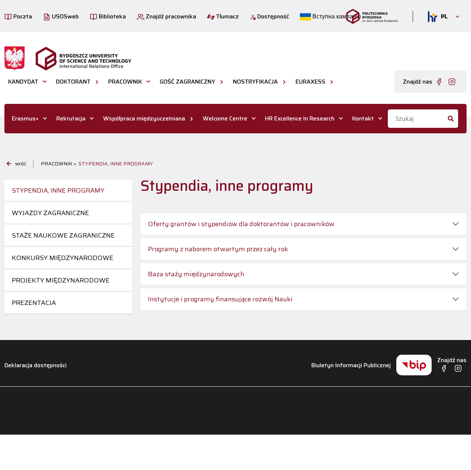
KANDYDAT (23, 81)
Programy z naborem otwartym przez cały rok (218, 249)
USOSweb (64, 16)
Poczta (22, 16)
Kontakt (363, 118)
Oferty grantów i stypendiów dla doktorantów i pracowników (241, 224)
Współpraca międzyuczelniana (144, 118)
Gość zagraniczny (187, 81)
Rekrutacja (70, 118)
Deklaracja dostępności (35, 365)
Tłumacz (227, 16)
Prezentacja (34, 303)
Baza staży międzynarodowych (196, 274)
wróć (20, 163)
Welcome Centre (225, 118)
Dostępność (272, 16)
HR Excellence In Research (299, 118)
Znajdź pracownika (170, 16)
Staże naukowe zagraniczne (63, 235)
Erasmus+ (25, 118)
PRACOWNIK (125, 81)
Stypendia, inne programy (58, 190)
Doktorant (73, 81)
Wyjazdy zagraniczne (50, 213)
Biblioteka (111, 16)
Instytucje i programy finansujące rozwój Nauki (220, 299)
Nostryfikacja (255, 81)
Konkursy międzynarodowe (62, 258)
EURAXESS (310, 81)
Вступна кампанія (336, 16)
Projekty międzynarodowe (61, 280)
